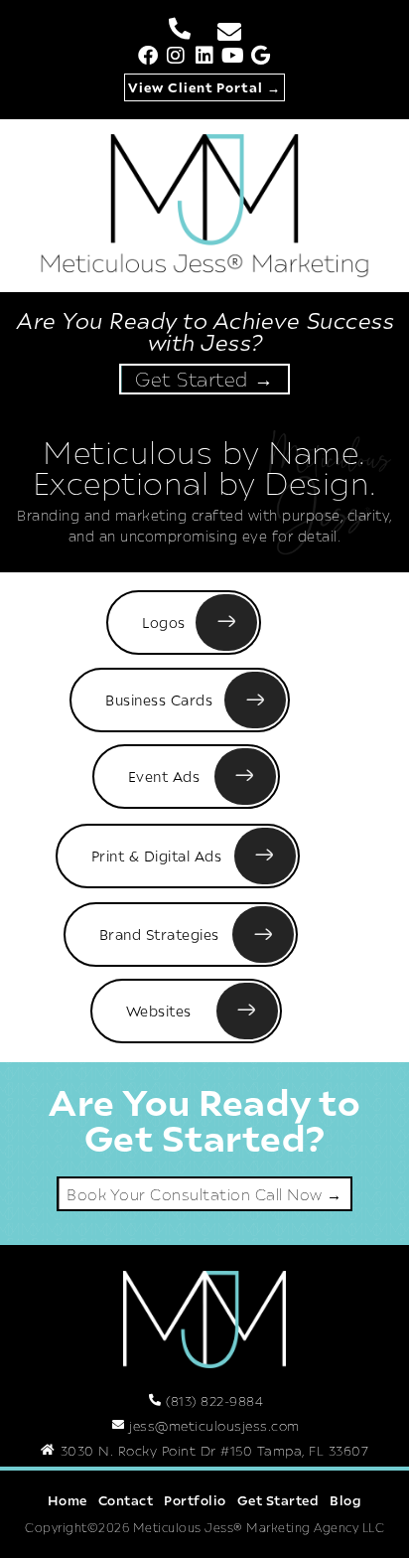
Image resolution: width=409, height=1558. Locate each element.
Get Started (278, 1499)
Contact (126, 1499)
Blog (345, 1499)
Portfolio (195, 1499)
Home (67, 1499)
